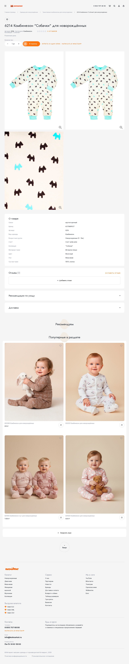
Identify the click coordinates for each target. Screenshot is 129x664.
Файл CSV (10, 613)
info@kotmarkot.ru (13, 637)
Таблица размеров (52, 596)
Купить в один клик (51, 44)
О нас (47, 578)
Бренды (48, 587)
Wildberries (89, 590)
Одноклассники (91, 587)
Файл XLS (10, 607)
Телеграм (89, 584)
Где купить (49, 599)
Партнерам (49, 581)
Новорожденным (11, 578)
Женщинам (8, 587)
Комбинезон (27, 31)
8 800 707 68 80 (100, 6)
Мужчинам (8, 593)
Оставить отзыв (112, 273)
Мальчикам (8, 584)
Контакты (48, 605)
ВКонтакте (89, 581)
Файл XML (10, 610)
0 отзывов (52, 31)
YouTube (89, 578)
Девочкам (8, 581)
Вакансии (48, 602)
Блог (87, 593)
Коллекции (8, 596)
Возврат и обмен (51, 593)
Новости (48, 584)
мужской (8, 590)
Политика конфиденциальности (16, 656)
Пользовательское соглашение (43, 656)
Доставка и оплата (52, 590)
